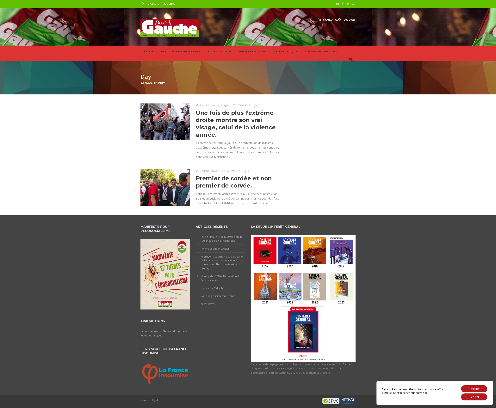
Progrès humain (252, 51)
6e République (286, 51)
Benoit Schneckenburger (214, 105)
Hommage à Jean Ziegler (215, 248)
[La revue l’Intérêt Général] (303, 298)
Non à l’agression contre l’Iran (218, 296)
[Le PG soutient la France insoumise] (165, 373)
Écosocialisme (220, 51)
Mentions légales (150, 400)
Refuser (474, 397)
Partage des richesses (180, 51)
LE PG (148, 51)
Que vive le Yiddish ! (212, 288)
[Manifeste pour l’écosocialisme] (165, 274)
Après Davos (208, 304)
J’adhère (153, 4)
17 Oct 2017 (243, 105)
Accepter (474, 389)
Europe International (323, 51)
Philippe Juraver (209, 171)
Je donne (169, 4)
